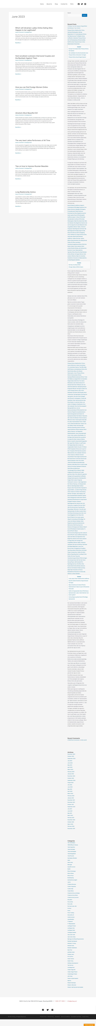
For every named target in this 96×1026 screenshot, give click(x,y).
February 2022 (71, 795)
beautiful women (71, 866)
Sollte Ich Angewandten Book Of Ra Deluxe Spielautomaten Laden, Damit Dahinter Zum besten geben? (79, 592)
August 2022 (70, 782)
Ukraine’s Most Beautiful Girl (26, 113)
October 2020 (71, 822)
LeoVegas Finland (72, 925)
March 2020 (70, 824)
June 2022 (70, 787)
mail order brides (71, 936)
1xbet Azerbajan (71, 849)
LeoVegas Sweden (72, 932)
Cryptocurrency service (73, 897)
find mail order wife (72, 906)
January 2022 (71, 798)
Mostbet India (71, 945)
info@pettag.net (72, 1001)
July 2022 (70, 784)
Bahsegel (70, 864)
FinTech (69, 908)
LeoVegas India (71, 928)
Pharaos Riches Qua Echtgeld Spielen (77, 57)
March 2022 (70, 793)
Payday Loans (71, 954)
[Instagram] (85, 4)
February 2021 (71, 817)
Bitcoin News (71, 873)
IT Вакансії (70, 921)
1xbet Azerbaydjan (72, 851)
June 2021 (70, 811)
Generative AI (71, 915)
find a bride (70, 901)
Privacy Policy (43, 1016)
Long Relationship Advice (25, 192)
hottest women (71, 917)
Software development (73, 963)
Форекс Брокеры (72, 982)
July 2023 (70, 760)
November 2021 (71, 802)
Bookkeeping (71, 877)
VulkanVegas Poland (72, 974)
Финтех (69, 980)
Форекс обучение (72, 985)
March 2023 (70, 769)
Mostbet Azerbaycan (72, 941)
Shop (56, 4)
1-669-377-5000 (60, 1001)
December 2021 (71, 800)
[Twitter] (82, 4)
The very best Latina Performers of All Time (32, 140)
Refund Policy (51, 1016)
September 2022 (71, 780)
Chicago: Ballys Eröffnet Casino (76, 267)
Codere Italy (70, 888)
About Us (49, 4)
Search (69, 12)
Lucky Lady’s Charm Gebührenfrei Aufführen (79, 578)
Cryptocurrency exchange (74, 893)
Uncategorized (27, 32)
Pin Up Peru (70, 956)
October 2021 (71, 804)
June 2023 (70, 763)
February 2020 (71, 826)
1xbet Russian (71, 855)
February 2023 (71, 771)
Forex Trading (71, 912)
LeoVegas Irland (71, 930)
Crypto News (71, 890)
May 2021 (70, 813)
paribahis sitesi (71, 952)
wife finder (70, 976)
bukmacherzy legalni (72, 880)
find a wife (70, 904)
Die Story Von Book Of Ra (74, 264)
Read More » (18, 43)
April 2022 (70, 791)
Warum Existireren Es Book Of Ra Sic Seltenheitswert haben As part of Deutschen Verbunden (79, 586)
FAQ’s (71, 4)
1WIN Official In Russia (73, 845)
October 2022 (71, 778)
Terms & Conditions (65, 1016)
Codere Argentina (72, 886)
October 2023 (71, 756)
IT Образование (71, 923)
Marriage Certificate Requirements (76, 939)
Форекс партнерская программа (75, 987)
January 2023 (71, 773)
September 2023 (71, 758)
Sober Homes (71, 958)
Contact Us (64, 4)
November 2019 (71, 828)
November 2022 (71, 776)
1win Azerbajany (71, 842)
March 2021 (70, 815)
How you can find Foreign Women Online (31, 87)
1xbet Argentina (71, 847)
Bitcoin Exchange (72, 871)
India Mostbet (71, 919)
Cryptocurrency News (73, 895)
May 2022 (70, 789)
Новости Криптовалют (73, 978)
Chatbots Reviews (72, 884)
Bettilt (69, 869)
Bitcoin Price (70, 875)
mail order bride (71, 934)
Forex (69, 910)
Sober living (70, 960)
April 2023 (70, 767)
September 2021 (71, 806)
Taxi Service (70, 965)
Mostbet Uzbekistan (72, 947)
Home (42, 4)
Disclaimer (57, 1016)
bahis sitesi (70, 862)
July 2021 (70, 808)
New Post (70, 950)
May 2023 (70, 765)
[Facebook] (78, 4)
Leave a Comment (19, 32)
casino (69, 882)
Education (70, 899)
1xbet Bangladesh (72, 853)
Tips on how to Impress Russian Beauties (31, 166)
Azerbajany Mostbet (72, 858)
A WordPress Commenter (73, 740)
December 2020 (71, 819)
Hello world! (84, 740)
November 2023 (71, 754)
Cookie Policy (85, 1016)
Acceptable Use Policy (76, 1016)
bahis (69, 860)
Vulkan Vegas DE (71, 969)
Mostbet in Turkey (72, 943)
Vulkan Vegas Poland (72, 971)
